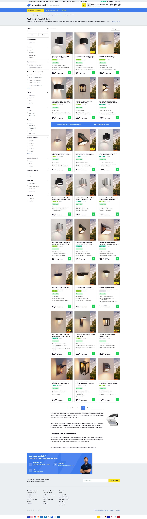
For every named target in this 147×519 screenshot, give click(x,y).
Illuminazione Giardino (64, 499)
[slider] (27, 31)
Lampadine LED (62, 495)
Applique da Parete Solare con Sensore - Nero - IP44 (84, 101)
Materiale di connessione (62, 502)
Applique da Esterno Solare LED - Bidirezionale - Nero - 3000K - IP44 (85, 57)
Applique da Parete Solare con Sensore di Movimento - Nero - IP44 (107, 288)
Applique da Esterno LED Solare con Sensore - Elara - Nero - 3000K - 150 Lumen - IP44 (61, 198)
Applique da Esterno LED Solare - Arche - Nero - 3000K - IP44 (61, 57)
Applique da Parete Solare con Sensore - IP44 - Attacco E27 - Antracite (60, 382)
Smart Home (62, 505)
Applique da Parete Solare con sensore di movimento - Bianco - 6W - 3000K (108, 57)
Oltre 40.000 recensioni (113, 1)
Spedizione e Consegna (33, 495)
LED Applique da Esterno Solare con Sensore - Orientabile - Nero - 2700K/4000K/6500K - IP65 (108, 382)
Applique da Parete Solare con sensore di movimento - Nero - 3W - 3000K (61, 288)
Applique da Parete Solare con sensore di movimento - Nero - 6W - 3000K (85, 288)
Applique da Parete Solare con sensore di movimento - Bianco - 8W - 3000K (108, 243)
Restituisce (29, 497)
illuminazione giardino (43, 15)
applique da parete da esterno (56, 15)
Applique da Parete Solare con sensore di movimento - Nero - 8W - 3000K (85, 153)
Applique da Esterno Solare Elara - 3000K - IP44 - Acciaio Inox (85, 198)
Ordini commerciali (52, 10)
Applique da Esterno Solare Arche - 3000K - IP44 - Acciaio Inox (108, 198)
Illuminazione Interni (63, 497)
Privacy (112, 510)
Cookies (118, 510)
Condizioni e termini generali (101, 510)
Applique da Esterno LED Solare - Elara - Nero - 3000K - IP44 (108, 153)
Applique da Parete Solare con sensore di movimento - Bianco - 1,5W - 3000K (108, 101)
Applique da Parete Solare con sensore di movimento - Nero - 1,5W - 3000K (84, 243)
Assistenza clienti (31, 492)
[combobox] (65, 5)
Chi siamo (29, 503)
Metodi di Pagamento (32, 499)
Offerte (64, 10)
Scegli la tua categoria (34, 10)
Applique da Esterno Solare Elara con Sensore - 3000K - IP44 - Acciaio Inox (61, 243)
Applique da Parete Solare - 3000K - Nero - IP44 (85, 335)
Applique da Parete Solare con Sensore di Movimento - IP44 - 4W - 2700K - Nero (85, 382)
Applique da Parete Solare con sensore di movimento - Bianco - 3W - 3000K (61, 153)
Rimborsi (29, 501)
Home (35, 15)
